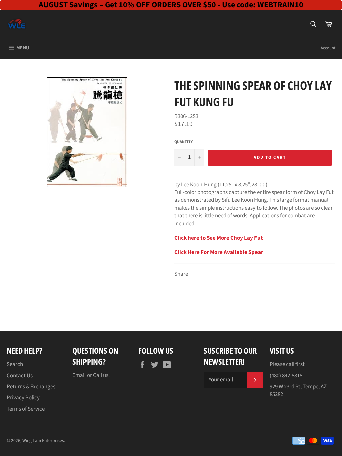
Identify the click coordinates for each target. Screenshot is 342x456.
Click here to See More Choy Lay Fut (218, 238)
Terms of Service (26, 409)
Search (15, 364)
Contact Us (20, 376)
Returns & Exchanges (31, 387)
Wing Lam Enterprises (43, 440)
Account (328, 48)
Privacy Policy (23, 398)
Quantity (183, 142)
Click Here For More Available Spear (218, 252)
